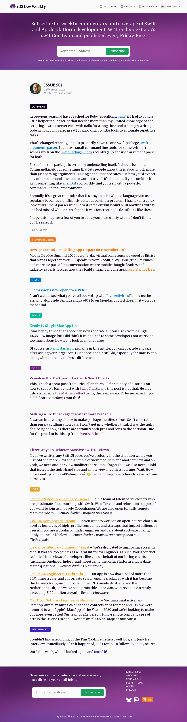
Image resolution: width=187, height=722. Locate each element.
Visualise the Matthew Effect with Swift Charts (69, 378)
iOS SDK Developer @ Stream (52, 521)
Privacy (131, 689)
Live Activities (117, 296)
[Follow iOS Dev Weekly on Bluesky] (129, 700)
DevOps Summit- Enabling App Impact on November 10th (78, 250)
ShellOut (69, 183)
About (130, 686)
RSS (149, 699)
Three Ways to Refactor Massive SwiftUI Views (69, 450)
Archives (129, 6)
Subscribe (117, 51)
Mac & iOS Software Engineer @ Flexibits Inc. (65, 600)
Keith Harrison (62, 348)
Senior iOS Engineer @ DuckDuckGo (58, 574)
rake (121, 117)
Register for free (141, 269)
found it (100, 652)
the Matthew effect (70, 393)
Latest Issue (110, 6)
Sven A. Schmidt (92, 434)
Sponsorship (149, 6)
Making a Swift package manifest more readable (71, 414)
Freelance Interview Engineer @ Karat (59, 547)
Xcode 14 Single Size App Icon (55, 326)
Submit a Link (172, 6)
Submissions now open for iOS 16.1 (59, 290)
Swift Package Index (76, 152)
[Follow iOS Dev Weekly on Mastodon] (136, 700)
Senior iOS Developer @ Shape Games (59, 499)
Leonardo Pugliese (106, 474)
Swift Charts (89, 389)
